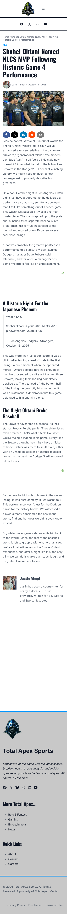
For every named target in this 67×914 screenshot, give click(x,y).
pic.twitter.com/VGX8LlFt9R (24, 331)
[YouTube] (45, 24)
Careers (13, 864)
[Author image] (6, 85)
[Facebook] (21, 24)
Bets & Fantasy (17, 814)
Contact (13, 859)
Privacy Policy (16, 905)
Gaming (13, 819)
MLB (5, 44)
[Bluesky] (37, 24)
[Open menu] (43, 8)
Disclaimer (35, 905)
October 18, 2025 (17, 345)
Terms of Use (54, 905)
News (11, 829)
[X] (29, 24)
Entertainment (17, 824)
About (12, 854)
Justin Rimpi (18, 84)
